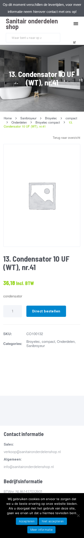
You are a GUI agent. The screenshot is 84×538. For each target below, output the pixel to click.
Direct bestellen (46, 311)
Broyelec (33, 341)
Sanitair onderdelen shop (32, 23)
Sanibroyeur (35, 345)
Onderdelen (66, 341)
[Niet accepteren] (78, 515)
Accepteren (27, 521)
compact (48, 341)
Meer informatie (41, 529)
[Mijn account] (64, 37)
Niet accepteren (53, 521)
